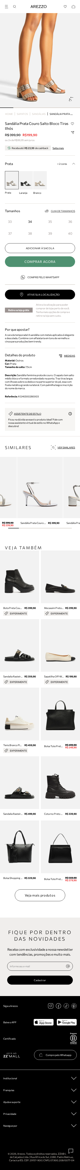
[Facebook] (58, 1006)
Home (9, 113)
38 (30, 233)
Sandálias (39, 113)
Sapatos (22, 113)
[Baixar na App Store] (44, 1022)
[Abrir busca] (14, 6)
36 (70, 221)
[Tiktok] (66, 1006)
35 (50, 221)
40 (70, 233)
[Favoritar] (72, 123)
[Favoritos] (65, 6)
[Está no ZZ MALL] (11, 1054)
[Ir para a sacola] (73, 6)
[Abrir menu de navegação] (7, 6)
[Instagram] (50, 1006)
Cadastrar (40, 980)
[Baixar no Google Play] (67, 1022)
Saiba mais (58, 148)
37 (10, 233)
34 (30, 221)
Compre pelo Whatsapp (43, 277)
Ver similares (66, 447)
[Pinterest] (74, 1006)
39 (50, 233)
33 (10, 221)
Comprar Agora (40, 261)
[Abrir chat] (71, 1151)
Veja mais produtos (40, 895)
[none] (68, 966)
